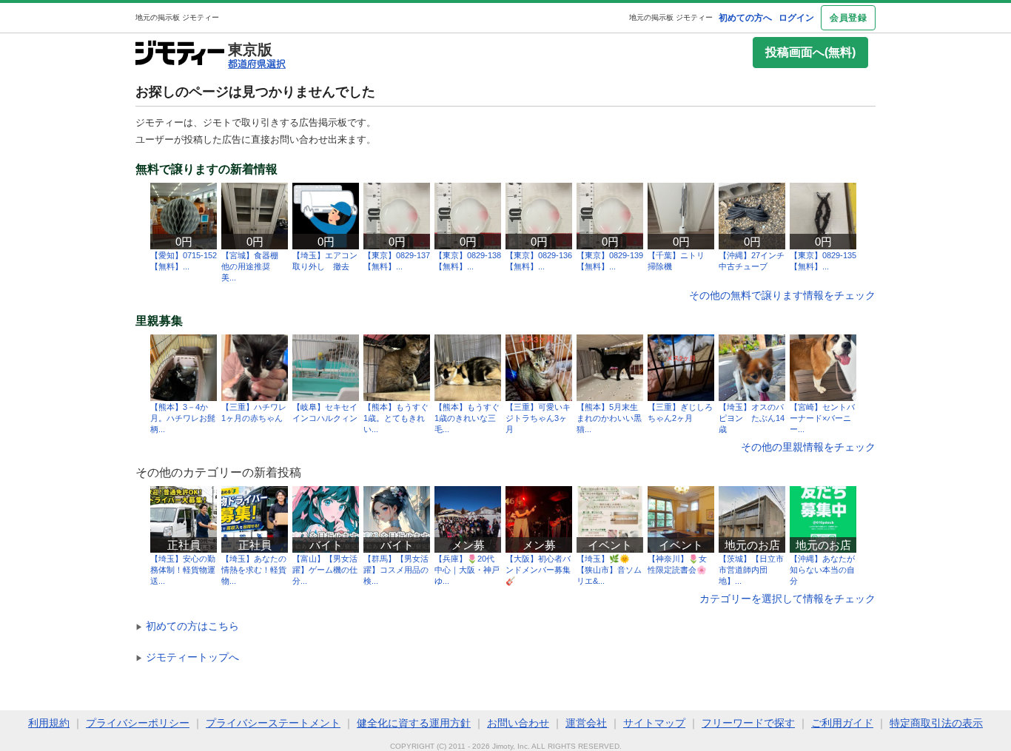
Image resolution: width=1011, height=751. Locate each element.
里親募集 (159, 321)
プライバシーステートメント (273, 723)
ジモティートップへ (187, 657)
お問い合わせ (518, 723)
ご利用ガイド (842, 723)
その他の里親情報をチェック (808, 447)
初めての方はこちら (187, 626)
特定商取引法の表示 (936, 723)
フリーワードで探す (748, 723)
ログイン (796, 18)
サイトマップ (654, 723)
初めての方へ (745, 18)
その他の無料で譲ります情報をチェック (782, 295)
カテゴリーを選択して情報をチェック (787, 598)
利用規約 (49, 723)
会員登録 (848, 18)
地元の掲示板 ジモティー (671, 17)
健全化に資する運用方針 (414, 723)
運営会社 (586, 723)
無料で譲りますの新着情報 (206, 169)
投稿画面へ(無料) (810, 52)
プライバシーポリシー (137, 723)
